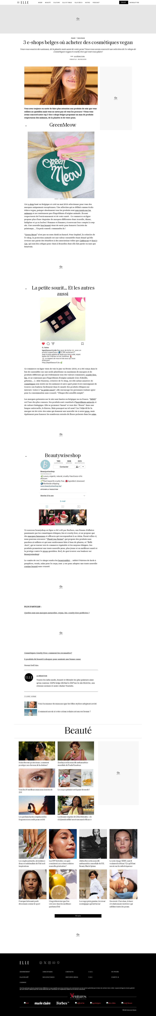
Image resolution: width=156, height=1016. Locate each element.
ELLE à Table (67, 2)
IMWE (93, 399)
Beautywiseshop (31, 554)
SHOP (123, 2)
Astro (87, 2)
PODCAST (96, 2)
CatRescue (84, 240)
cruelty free (91, 374)
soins (94, 414)
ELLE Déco (78, 2)
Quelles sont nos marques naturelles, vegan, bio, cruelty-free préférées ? (56, 612)
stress (45, 551)
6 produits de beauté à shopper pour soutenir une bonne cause (52, 659)
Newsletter (134, 2)
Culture (56, 2)
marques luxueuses (36, 536)
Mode (40, 2)
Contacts (70, 972)
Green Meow (31, 234)
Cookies (23, 982)
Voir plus (78, 916)
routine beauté (31, 566)
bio (25, 377)
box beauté (46, 225)
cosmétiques (29, 384)
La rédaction (79, 56)
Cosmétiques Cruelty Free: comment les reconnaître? (48, 653)
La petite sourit (48, 390)
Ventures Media (72, 977)
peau (87, 411)
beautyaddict (64, 560)
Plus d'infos (89, 989)
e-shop (31, 204)
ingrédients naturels (85, 402)
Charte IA (115, 977)
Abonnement (25, 972)
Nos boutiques (49, 977)
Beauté (48, 2)
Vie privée (115, 972)
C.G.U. (91, 972)
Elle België (24, 977)
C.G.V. (91, 977)
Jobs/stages (48, 972)
